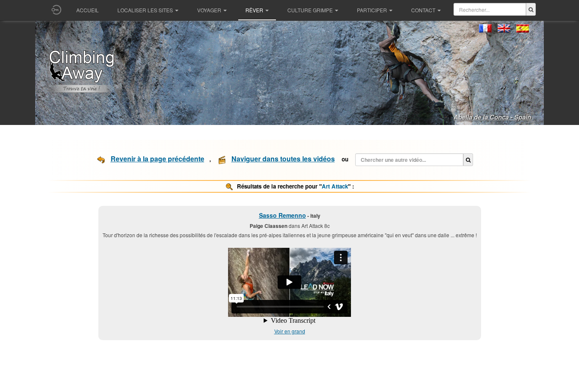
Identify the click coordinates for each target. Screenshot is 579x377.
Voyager (209, 10)
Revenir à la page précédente (157, 159)
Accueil (87, 10)
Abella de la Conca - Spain (492, 117)
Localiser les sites (145, 10)
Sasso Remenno (282, 215)
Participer (372, 10)
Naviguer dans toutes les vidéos (283, 159)
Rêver (254, 10)
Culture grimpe (310, 10)
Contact (423, 10)
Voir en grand (289, 331)
